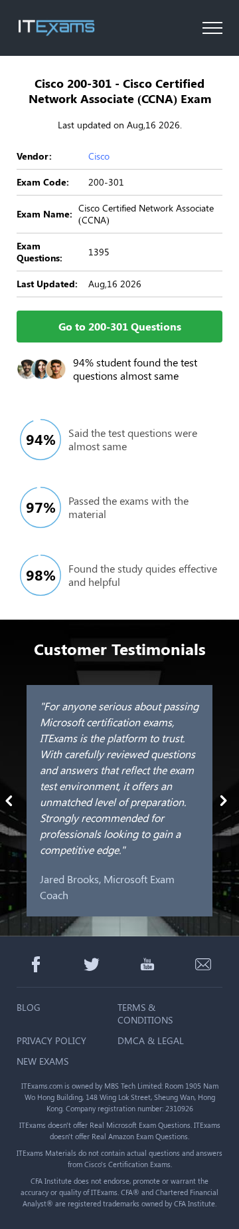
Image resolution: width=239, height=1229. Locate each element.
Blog (28, 1007)
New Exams (42, 1061)
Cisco (99, 156)
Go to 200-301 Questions (119, 326)
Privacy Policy (51, 1040)
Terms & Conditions (145, 1013)
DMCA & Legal (151, 1040)
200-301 (106, 182)
